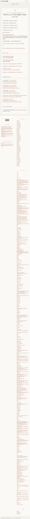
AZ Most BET (18, 235)
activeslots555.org (19, 227)
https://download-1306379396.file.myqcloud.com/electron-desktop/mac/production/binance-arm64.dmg (11, 87)
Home (26, 1)
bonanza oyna (18, 263)
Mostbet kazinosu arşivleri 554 (20, 378)
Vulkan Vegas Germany (19, 473)
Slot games (18, 449)
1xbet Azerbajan (19, 192)
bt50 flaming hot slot (19, 270)
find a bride (18, 297)
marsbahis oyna (19, 346)
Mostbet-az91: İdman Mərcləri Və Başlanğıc (6, 126)
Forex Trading (18, 301)
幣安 (3, 36)
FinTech (18, 299)
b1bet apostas (18, 245)
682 (17, 225)
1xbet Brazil (18, 201)
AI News (18, 230)
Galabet (18, 304)
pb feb (17, 417)
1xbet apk (18, 191)
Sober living (18, 450)
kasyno (18, 328)
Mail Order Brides (19, 342)
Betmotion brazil (19, 254)
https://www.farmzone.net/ (19, 12)
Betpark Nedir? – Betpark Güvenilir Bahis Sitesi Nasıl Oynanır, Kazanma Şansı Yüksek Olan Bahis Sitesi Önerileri (7, 134)
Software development (19, 451)
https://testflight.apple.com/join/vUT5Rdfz (14, 66)
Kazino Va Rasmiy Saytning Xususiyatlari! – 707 (22, 332)
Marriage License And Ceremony (21, 345)
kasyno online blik (19, 329)
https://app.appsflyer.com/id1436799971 (15, 63)
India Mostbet (18, 318)
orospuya (18, 412)
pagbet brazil (18, 413)
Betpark (18, 255)
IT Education (18, 322)
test (17, 453)
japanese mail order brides (20, 325)
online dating (18, 408)
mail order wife (18, 344)
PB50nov (18, 418)
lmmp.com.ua (18, 340)
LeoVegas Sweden (19, 337)
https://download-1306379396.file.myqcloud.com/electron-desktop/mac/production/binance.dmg (10, 81)
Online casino (18, 406)
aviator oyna (18, 234)
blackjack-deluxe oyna (19, 260)
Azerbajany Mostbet (19, 236)
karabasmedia (18, 327)
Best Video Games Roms (20, 253)
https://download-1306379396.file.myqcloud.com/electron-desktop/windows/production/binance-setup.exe (11, 92)
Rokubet (18, 445)
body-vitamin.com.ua (19, 262)
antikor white (18, 231)
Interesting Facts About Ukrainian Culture (22, 320)
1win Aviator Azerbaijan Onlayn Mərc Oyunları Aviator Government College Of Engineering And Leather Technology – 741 (23, 183)
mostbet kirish (18, 379)
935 (17, 226)
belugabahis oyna (19, 248)
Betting (17, 257)
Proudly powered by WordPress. (5, 518)
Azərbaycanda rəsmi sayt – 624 (20, 242)
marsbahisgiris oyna (19, 348)
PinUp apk (18, 436)
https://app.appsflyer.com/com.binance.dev (15, 72)
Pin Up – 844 (18, 420)
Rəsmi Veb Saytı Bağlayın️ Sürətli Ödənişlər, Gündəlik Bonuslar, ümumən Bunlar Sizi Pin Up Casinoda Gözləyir (7, 132)
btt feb (17, 271)
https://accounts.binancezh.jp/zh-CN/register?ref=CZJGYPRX (13, 43)
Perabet (18, 419)
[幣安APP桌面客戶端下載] (8, 34)
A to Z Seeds (4, 1)
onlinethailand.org (19, 410)
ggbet (17, 307)
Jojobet (17, 326)
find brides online (19, 298)
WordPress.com (18, 518)
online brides (18, 405)
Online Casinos (18, 407)
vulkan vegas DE (19, 471)
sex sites (18, 448)
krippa (17, 335)
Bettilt (17, 256)
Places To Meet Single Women (20, 439)
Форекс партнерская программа (20, 504)
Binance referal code (3, 144)
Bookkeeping (18, 266)
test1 (17, 454)
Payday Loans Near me (19, 416)
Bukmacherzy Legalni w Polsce (20, 272)
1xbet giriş (18, 202)
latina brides (18, 336)
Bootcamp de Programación (20, 268)
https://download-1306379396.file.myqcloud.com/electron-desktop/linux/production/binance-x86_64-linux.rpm (12, 100)
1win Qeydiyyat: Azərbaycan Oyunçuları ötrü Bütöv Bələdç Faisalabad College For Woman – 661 (22, 190)
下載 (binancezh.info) (6, 111)
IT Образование (18, 323)
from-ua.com (18, 303)
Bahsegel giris (18, 247)
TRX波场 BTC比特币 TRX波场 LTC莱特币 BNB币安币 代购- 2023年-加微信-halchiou (7, 145)
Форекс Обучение (18, 503)
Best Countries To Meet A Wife (20, 249)
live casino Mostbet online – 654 (20, 339)
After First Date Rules (19, 229)
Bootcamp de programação (20, 267)
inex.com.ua (18, 319)
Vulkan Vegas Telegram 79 (20, 475)
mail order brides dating (20, 343)
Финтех (17, 501)
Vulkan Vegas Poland (19, 474)
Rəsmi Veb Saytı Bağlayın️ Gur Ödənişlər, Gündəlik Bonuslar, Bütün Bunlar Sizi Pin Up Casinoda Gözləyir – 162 (22, 444)
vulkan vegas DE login (19, 472)
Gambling (18, 305)
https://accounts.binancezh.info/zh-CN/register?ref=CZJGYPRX (14, 48)
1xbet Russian (18, 215)
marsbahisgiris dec (19, 347)
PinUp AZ (18, 437)
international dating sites (20, 321)
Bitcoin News (18, 259)
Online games (18, 409)
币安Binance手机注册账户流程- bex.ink (15, 15)
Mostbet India (18, 377)
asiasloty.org (18, 232)
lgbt (17, 338)
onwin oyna (18, 411)
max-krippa (18, 349)
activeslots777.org (19, 228)
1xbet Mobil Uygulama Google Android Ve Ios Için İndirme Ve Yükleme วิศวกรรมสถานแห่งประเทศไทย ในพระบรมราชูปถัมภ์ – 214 (23, 209)
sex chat (18, 447)
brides (17, 269)
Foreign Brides (18, 300)
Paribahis (18, 414)
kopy (17, 334)
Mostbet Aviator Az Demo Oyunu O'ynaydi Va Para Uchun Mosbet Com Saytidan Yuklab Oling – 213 (22, 360)
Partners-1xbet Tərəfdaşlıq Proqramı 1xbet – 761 (22, 415)
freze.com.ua (18, 302)
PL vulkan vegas (19, 438)
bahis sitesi (18, 246)
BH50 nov (18, 258)
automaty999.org (19, 233)
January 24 (18, 324)
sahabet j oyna (18, 446)
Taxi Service (18, 452)
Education (18, 294)
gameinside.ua (18, 306)
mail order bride (19, 341)
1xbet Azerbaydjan (19, 193)
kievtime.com (18, 333)
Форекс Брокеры (18, 502)
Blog (17, 261)
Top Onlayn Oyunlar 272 (20, 455)
